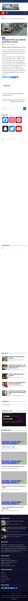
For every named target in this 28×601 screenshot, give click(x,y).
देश (15, 441)
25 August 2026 (13, 377)
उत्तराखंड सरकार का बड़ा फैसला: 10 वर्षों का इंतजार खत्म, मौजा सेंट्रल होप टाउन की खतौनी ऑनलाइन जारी (17, 366)
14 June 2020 (6, 448)
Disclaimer (3, 581)
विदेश (6, 443)
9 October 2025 (6, 44)
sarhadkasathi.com (15, 448)
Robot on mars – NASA (8, 447)
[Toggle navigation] (7, 12)
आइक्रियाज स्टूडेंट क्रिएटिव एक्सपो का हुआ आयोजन (16, 534)
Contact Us (3, 574)
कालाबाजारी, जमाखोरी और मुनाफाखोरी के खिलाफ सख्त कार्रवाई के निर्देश (16, 383)
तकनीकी (13, 441)
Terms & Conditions (5, 579)
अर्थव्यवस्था (3, 441)
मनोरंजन (23, 441)
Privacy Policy (4, 576)
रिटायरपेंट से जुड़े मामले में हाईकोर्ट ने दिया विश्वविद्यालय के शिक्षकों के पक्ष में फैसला (13, 94)
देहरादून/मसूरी (19, 441)
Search (24, 108)
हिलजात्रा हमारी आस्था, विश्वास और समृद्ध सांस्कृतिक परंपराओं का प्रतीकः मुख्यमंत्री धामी (16, 392)
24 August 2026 (13, 395)
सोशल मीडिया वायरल (13, 443)
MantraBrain (14, 599)
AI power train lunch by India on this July (13, 466)
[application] (14, 419)
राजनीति (3, 443)
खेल (10, 441)
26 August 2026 (13, 360)
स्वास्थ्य (18, 443)
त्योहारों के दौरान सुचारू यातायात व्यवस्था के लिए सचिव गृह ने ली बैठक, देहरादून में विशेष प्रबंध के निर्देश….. (13, 100)
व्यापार (8, 443)
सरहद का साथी (14, 44)
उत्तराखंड (3, 37)
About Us (3, 572)
